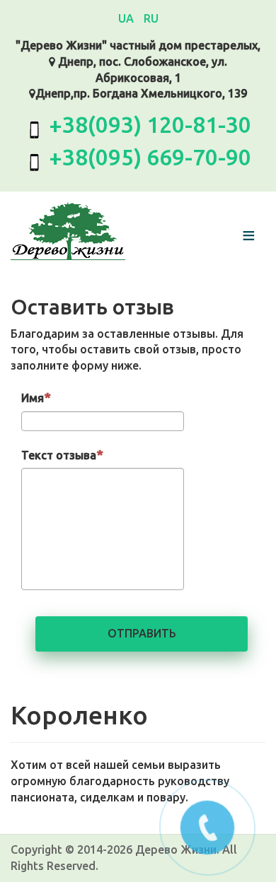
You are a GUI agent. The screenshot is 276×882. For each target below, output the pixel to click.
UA (127, 18)
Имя (32, 398)
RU (151, 18)
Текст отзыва (58, 455)
